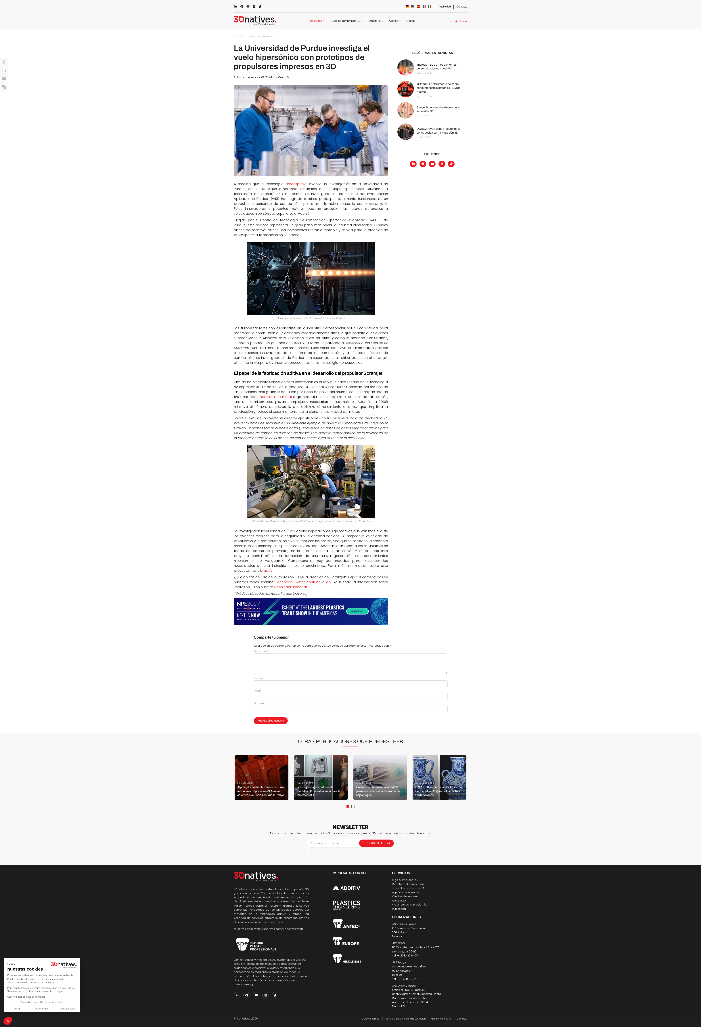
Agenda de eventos (405, 892)
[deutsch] (407, 6)
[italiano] (429, 6)
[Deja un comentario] (4, 87)
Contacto (461, 6)
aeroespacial (296, 184)
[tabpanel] (261, 777)
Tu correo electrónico (324, 843)
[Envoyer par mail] (4, 79)
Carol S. (284, 77)
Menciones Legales (441, 1018)
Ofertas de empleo (405, 896)
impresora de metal (275, 396)
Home (237, 36)
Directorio (375, 20)
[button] (7, 1020)
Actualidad (315, 20)
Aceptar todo (67, 1008)
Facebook (283, 582)
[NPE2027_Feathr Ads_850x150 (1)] (311, 611)
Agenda (393, 20)
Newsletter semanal (290, 587)
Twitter (299, 582)
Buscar (463, 21)
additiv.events (294, 929)
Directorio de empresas (408, 884)
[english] (412, 6)
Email (258, 690)
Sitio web (259, 703)
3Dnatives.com (271, 929)
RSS (328, 582)
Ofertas (410, 20)
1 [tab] (347, 806)
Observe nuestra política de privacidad (26, 997)
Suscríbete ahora (376, 843)
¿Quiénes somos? (370, 1018)
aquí (267, 570)
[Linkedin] (4, 71)
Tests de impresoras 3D (408, 888)
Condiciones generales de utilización (406, 1018)
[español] (418, 6)
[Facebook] (4, 62)
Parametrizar (42, 1008)
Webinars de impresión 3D (410, 904)
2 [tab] (353, 806)
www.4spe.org (243, 984)
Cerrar (16, 1008)
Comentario (261, 651)
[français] (424, 6)
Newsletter (399, 900)
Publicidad (444, 6)
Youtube (314, 582)
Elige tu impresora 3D (406, 880)
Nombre (259, 678)
